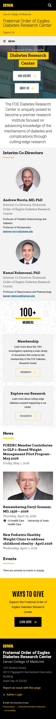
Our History (25, 76)
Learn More (25, 622)
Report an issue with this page (22, 687)
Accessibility (10, 710)
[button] (49, 5)
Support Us (9, 32)
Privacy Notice (9, 707)
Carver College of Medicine (17, 14)
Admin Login (14, 694)
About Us (25, 88)
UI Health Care (16, 520)
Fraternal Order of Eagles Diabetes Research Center (27, 23)
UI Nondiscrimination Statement (31, 707)
